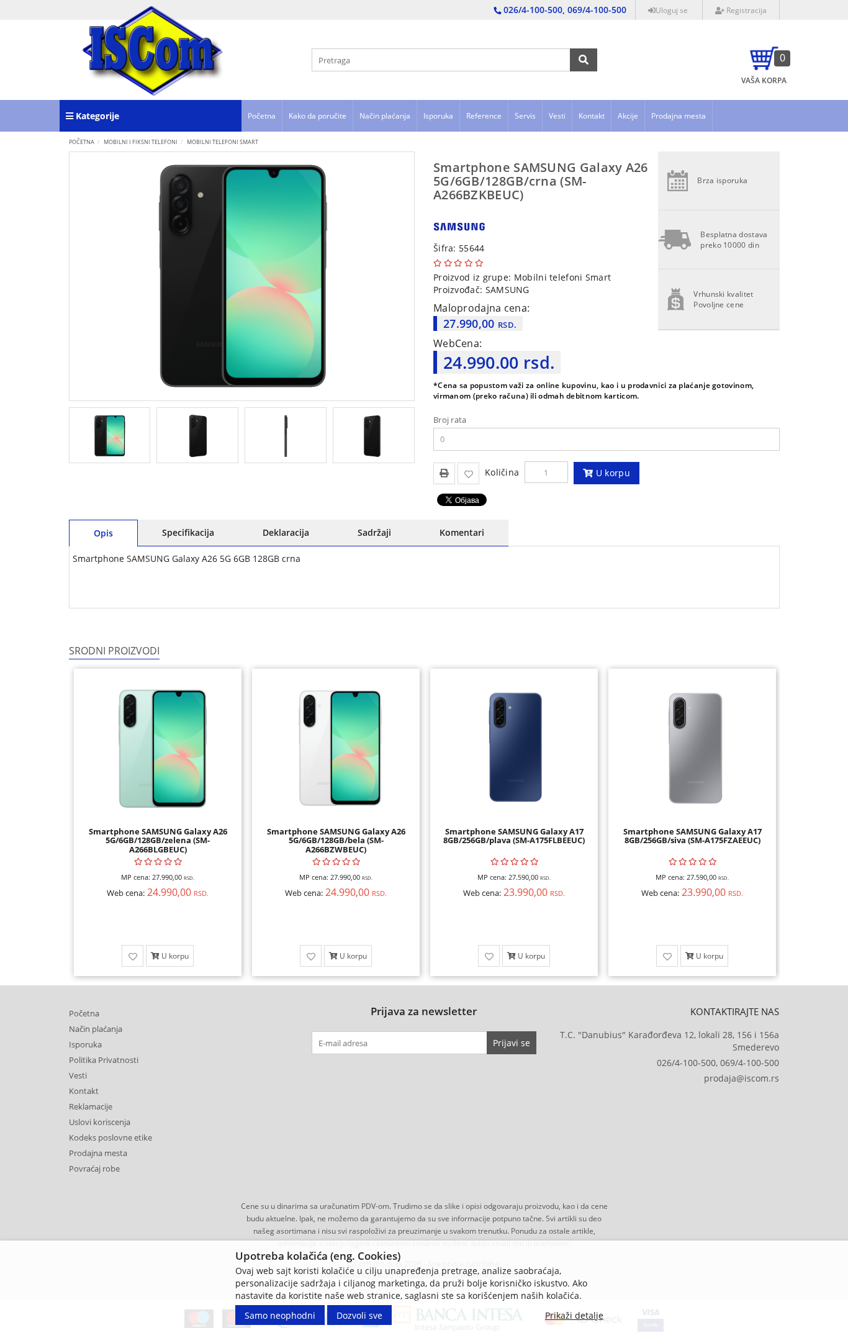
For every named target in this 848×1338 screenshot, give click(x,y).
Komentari (462, 532)
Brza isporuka (722, 180)
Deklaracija (286, 532)
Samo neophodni (280, 1315)
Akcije (628, 116)
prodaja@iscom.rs (741, 1078)
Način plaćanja (384, 116)
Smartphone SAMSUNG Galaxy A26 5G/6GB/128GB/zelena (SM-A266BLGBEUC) (158, 840)
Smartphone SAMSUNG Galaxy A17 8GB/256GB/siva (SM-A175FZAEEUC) (692, 836)
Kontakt (592, 116)
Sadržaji (374, 532)
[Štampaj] (444, 472)
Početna (262, 116)
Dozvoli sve (359, 1315)
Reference (484, 116)
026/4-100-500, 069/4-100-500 (718, 1063)
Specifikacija (188, 532)
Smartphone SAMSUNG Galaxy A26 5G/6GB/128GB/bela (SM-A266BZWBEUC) (336, 840)
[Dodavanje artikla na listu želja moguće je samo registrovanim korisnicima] (468, 473)
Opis (103, 533)
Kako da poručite (317, 116)
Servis (525, 116)
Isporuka (438, 116)
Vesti (557, 116)
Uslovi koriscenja (99, 1122)
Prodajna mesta (678, 116)
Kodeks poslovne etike (110, 1137)
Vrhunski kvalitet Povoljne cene (723, 299)
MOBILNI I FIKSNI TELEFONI (141, 142)
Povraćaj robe (94, 1168)
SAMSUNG (507, 290)
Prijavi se (511, 1043)
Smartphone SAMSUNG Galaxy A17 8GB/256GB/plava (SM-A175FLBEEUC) (514, 836)
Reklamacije (90, 1106)
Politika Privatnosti (103, 1059)
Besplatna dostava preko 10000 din (733, 239)
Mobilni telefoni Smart (222, 142)
